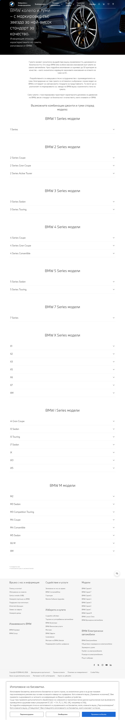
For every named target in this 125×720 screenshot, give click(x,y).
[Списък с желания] (108, 4)
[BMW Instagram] (102, 665)
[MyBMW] (99, 4)
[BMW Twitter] (98, 665)
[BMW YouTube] (106, 665)
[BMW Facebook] (94, 665)
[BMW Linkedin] (110, 665)
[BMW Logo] (11, 4)
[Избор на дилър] (113, 4)
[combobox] (117, 573)
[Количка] (104, 4)
